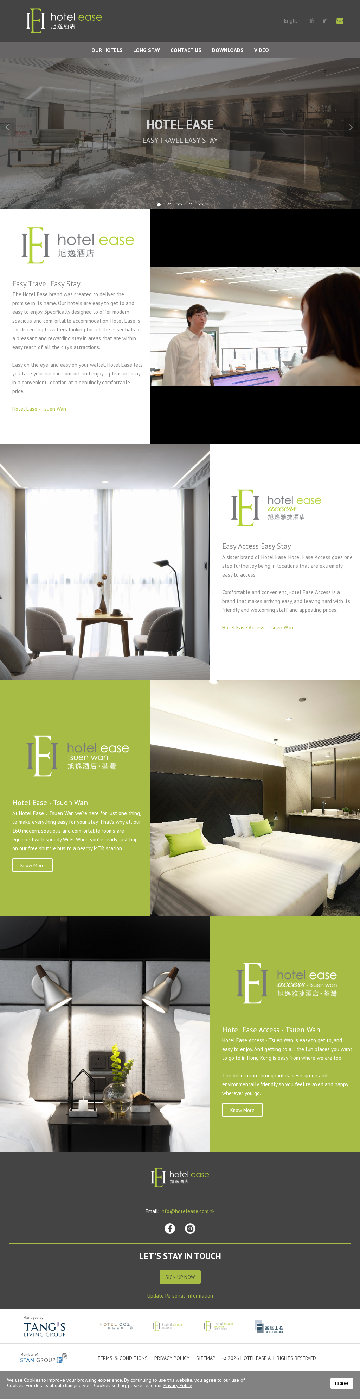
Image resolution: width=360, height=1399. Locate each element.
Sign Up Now (180, 1277)
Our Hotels (107, 50)
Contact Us (186, 50)
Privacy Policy (171, 1358)
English (292, 20)
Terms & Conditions (122, 1358)
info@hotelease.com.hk (188, 1211)
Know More (32, 865)
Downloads (228, 50)
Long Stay (146, 50)
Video (261, 50)
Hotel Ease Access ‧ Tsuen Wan (257, 627)
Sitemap (206, 1358)
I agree (341, 1383)
